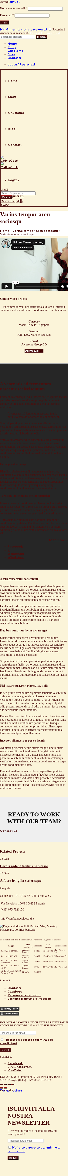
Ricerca (41, 36)
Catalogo (15, 991)
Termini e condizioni (24, 995)
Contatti (14, 58)
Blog (11, 54)
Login (4, 22)
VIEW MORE (34, 351)
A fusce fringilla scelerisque (20, 880)
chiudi (14, 2)
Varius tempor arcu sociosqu (35, 231)
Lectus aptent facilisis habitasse (24, 866)
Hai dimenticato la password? (23, 29)
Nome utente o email (13, 8)
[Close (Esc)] (1, 1084)
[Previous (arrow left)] (1, 1088)
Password (7, 15)
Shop (12, 47)
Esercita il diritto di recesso (29, 998)
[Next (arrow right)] (5, 1088)
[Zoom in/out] (12, 1084)
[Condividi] (5, 1084)
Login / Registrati (21, 64)
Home (12, 43)
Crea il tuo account (45, 33)
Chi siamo (16, 50)
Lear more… (58, 540)
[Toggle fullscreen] (9, 1084)
